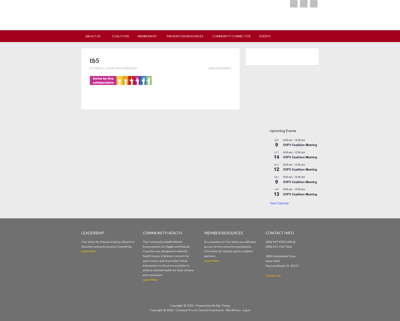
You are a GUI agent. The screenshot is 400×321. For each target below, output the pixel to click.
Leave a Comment (219, 68)
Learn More (88, 251)
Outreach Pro (184, 310)
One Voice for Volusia (133, 13)
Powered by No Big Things (213, 305)
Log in (246, 310)
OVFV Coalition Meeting (300, 145)
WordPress (233, 310)
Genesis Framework (211, 310)
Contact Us (273, 275)
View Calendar (279, 203)
